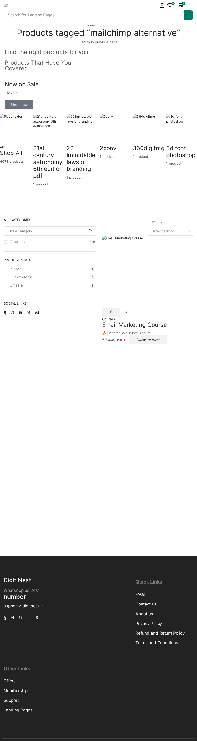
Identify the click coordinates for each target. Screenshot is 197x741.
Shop (103, 25)
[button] (162, 5)
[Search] (188, 15)
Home (90, 25)
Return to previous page (98, 42)
